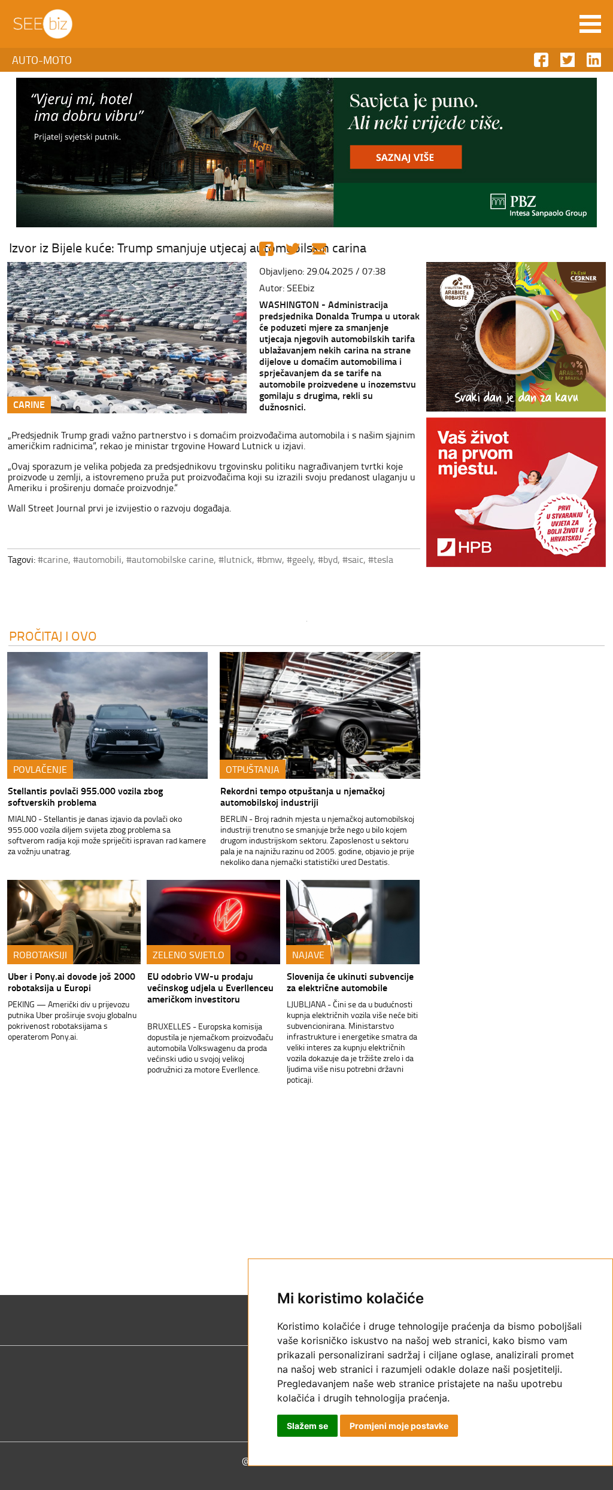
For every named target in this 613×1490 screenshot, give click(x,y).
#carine (53, 559)
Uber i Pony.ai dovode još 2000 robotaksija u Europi (71, 981)
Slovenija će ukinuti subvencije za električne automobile (350, 981)
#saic (352, 559)
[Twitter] (293, 249)
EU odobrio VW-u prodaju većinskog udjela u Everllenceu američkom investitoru (210, 987)
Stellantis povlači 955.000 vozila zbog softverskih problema (85, 796)
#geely (300, 559)
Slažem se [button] (307, 1426)
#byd (328, 559)
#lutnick (235, 559)
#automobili (97, 559)
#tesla (380, 559)
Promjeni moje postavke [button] (399, 1426)
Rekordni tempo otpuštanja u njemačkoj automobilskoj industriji (302, 796)
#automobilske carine (170, 559)
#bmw (269, 559)
